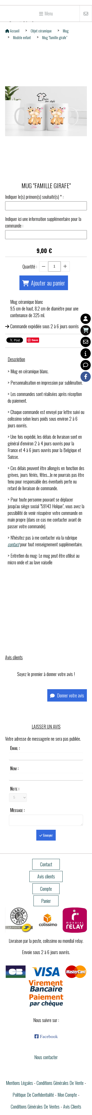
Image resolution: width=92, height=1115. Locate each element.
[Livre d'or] (85, 365)
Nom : (14, 768)
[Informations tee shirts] (85, 353)
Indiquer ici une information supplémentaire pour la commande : (43, 222)
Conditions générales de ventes (35, 1106)
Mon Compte (67, 1094)
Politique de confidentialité (33, 1094)
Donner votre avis (70, 695)
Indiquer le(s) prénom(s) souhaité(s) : (34, 196)
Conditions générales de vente (60, 1082)
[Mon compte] (85, 319)
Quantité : (29, 266)
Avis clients (72, 1106)
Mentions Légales (19, 1082)
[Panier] (85, 330)
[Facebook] (85, 376)
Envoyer (47, 835)
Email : (15, 748)
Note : (14, 788)
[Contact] (85, 342)
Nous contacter (46, 1057)
